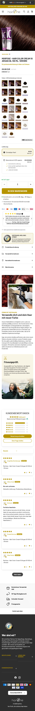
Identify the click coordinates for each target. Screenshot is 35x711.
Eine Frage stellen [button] (17, 441)
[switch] (31, 3)
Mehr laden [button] (17, 574)
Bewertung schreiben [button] (17, 436)
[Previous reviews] (3, 218)
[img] (7, 458)
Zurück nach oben (17, 611)
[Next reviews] (32, 218)
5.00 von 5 (22, 417)
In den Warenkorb (17, 191)
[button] (32, 12)
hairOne (19, 704)
